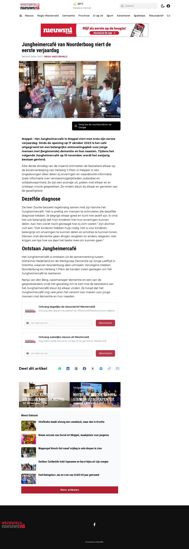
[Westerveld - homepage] (32, 6)
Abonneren (105, 323)
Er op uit (98, 15)
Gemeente (68, 15)
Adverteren (123, 15)
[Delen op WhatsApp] (60, 368)
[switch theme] (163, 6)
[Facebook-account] (94, 524)
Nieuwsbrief (156, 15)
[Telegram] (101, 368)
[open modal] (168, 6)
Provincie (83, 15)
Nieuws (29, 15)
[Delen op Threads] (76, 368)
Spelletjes (139, 15)
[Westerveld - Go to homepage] (13, 524)
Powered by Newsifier (94, 542)
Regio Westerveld (48, 15)
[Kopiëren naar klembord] (109, 368)
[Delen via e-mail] (117, 368)
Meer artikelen (69, 489)
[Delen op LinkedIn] (68, 368)
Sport (110, 15)
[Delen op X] (93, 368)
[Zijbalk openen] (20, 16)
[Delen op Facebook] (84, 368)
